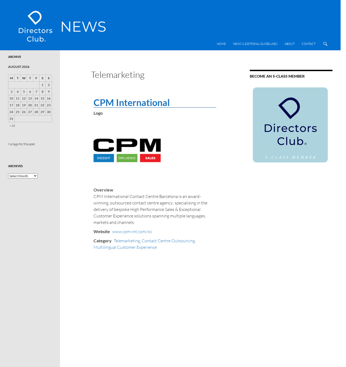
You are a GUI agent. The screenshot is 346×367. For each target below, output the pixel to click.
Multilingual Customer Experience (125, 247)
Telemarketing (127, 240)
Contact (308, 44)
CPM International (132, 102)
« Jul (12, 125)
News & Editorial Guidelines (255, 44)
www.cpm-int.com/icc (132, 231)
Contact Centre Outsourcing (168, 240)
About (290, 44)
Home (221, 44)
